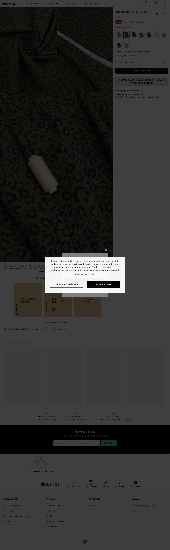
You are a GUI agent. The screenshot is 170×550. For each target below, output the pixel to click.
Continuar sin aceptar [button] (85, 274)
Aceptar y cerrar (103, 284)
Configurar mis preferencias (66, 284)
